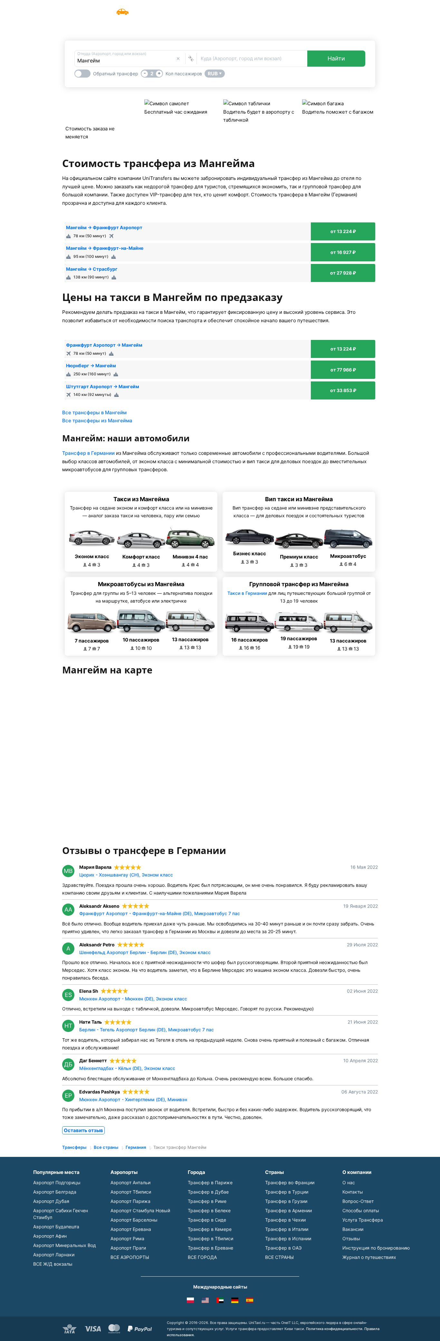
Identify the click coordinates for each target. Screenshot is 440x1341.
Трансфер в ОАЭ (283, 1248)
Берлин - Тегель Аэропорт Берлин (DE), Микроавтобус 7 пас (146, 1029)
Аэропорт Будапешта (56, 1226)
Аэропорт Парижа (130, 1201)
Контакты (352, 1192)
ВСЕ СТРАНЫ (279, 1257)
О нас (348, 1182)
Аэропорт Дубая (51, 1201)
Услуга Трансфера (258, 8)
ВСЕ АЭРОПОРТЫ (129, 1257)
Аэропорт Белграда (54, 1192)
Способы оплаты (360, 1210)
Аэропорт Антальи (130, 1182)
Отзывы (351, 1238)
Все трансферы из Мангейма (97, 420)
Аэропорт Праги (128, 1248)
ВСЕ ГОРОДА (202, 1257)
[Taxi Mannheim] (249, 1301)
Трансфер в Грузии (286, 1201)
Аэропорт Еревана (130, 1229)
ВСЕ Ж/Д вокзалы (52, 1264)
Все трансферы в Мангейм (94, 412)
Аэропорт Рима (127, 1238)
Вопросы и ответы (311, 8)
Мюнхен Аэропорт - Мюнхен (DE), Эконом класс (133, 998)
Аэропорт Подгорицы (57, 1182)
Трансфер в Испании (288, 1238)
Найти (336, 58)
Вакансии (352, 1229)
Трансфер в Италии (286, 1229)
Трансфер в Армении (288, 1210)
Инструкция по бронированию (376, 1248)
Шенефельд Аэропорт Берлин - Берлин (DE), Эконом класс (145, 952)
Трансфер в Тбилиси (210, 1238)
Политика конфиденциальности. (334, 1329)
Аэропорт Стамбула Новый (140, 1210)
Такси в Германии (247, 593)
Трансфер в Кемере (210, 1229)
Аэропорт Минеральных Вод (64, 1245)
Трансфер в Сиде (207, 1220)
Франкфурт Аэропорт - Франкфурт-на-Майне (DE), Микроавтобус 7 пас (159, 913)
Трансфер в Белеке (209, 1210)
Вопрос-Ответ (358, 1201)
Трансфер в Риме (207, 1201)
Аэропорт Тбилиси (130, 1192)
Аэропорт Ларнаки (53, 1254)
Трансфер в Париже (210, 1182)
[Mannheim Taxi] (205, 1301)
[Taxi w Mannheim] (190, 1301)
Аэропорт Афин (50, 1236)
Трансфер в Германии (88, 453)
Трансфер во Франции (289, 1182)
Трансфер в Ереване (210, 1248)
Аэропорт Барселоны (134, 1220)
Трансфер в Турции (286, 1192)
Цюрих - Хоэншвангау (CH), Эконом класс (126, 874)
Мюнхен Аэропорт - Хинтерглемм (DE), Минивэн (133, 1099)
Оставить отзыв (83, 1130)
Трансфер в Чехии (285, 1220)
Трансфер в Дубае (208, 1192)
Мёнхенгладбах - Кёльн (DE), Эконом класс (127, 1068)
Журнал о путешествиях (369, 1257)
